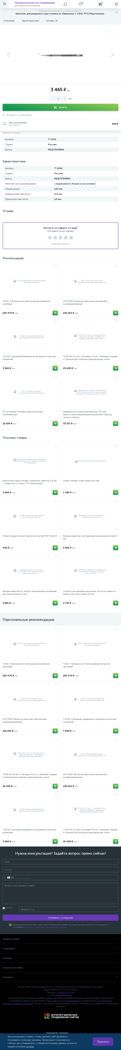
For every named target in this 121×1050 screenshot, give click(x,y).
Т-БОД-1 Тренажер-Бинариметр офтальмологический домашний (29, 357)
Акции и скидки (11, 939)
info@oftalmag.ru (64, 995)
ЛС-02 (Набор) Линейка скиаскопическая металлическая (23, 413)
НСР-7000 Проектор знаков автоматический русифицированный (85, 302)
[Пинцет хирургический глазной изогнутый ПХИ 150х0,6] (30, 516)
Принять (103, 1041)
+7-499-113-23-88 (65, 992)
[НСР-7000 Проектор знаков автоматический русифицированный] (90, 281)
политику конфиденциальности (67, 1001)
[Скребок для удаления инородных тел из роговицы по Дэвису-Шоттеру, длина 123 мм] (90, 571)
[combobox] (8, 877)
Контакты (8, 977)
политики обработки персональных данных (45, 927)
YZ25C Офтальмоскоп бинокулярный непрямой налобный (26, 302)
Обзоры (7, 958)
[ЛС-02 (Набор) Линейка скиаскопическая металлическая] (30, 392)
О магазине (9, 948)
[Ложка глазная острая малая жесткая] (90, 461)
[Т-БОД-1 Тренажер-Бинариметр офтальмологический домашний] (30, 337)
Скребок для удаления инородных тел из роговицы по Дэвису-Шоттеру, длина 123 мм (89, 592)
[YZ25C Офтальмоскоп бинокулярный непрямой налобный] (30, 281)
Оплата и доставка (13, 967)
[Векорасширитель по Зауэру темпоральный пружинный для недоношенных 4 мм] (30, 571)
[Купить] (55, 313)
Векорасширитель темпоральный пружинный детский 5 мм (90, 537)
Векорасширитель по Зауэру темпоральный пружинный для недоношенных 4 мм (30, 592)
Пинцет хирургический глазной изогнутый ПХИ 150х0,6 (30, 536)
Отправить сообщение (60, 917)
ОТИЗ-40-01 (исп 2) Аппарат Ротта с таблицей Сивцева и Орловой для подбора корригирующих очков (90, 357)
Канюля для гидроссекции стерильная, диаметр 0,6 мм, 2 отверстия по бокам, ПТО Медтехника (30, 482)
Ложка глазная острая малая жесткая (81, 480)
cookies (49, 998)
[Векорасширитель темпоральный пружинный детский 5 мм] (90, 516)
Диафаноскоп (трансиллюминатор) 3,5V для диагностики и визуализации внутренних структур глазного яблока (87, 414)
